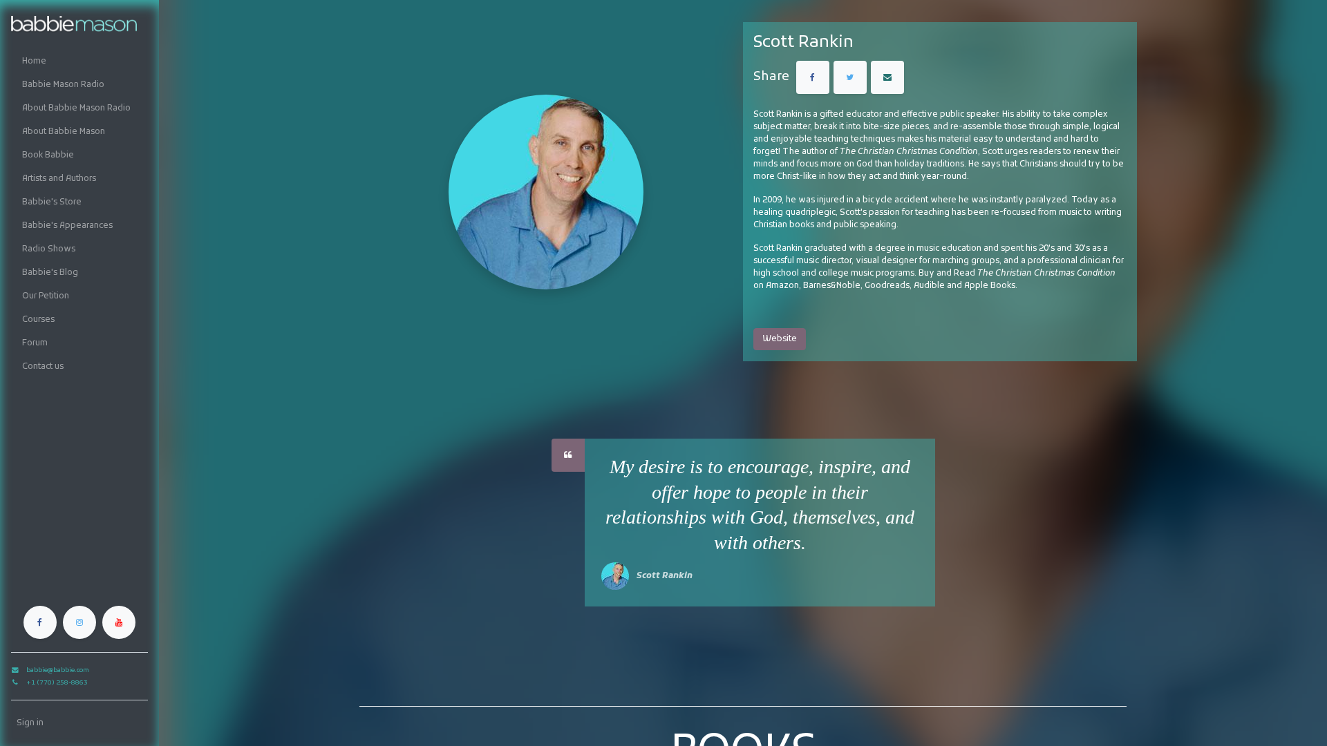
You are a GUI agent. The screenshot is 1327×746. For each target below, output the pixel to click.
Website (779, 339)
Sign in (30, 723)
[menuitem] (79, 61)
